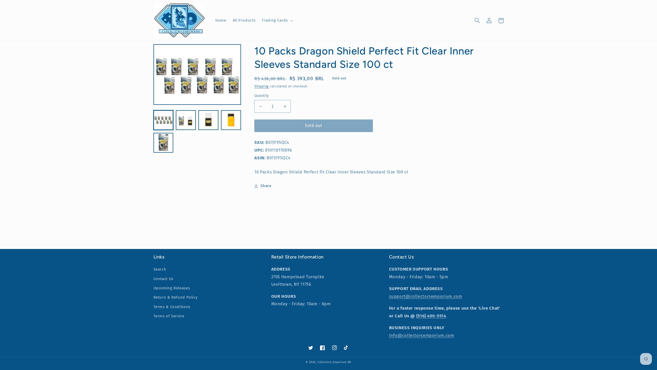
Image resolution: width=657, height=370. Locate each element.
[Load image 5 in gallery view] (163, 143)
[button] (277, 20)
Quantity (261, 96)
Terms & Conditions (171, 306)
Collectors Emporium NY (334, 362)
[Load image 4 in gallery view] (231, 120)
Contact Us (163, 278)
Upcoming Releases (171, 288)
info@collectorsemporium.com (421, 335)
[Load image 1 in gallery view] (163, 120)
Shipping (261, 86)
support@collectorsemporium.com (425, 296)
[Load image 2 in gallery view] (186, 120)
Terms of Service (169, 316)
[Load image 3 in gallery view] (208, 120)
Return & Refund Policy (175, 297)
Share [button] (265, 185)
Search (159, 269)
